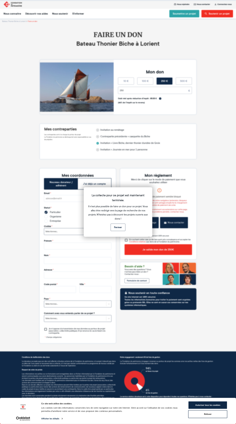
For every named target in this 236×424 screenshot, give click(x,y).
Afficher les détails (50, 418)
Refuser (208, 414)
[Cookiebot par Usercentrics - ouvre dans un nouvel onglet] (23, 419)
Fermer (118, 227)
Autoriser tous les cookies (207, 405)
